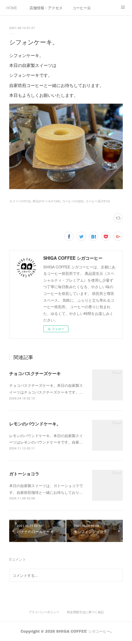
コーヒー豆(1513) (97, 201)
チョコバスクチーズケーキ (35, 373)
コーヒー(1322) (72, 201)
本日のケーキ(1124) (46, 201)
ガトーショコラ (24, 473)
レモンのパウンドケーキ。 (35, 423)
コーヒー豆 (81, 7)
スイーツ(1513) (20, 201)
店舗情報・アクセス (46, 7)
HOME (11, 7)
